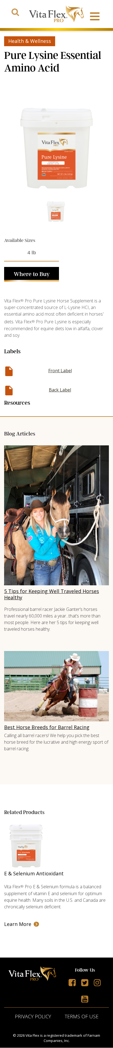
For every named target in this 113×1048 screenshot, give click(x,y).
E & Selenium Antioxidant (34, 873)
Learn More (17, 924)
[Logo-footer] (32, 974)
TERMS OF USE (81, 1016)
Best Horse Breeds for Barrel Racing (46, 727)
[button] (31, 274)
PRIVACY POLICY (33, 1016)
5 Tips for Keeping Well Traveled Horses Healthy (51, 594)
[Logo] (56, 13)
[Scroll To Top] (98, 1039)
